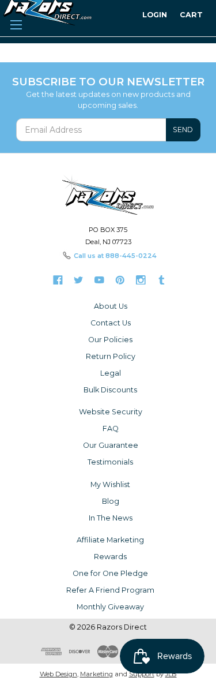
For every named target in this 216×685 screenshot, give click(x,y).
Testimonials (110, 462)
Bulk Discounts (110, 389)
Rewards (110, 556)
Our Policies (110, 339)
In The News (110, 518)
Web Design (58, 674)
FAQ (111, 428)
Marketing (96, 674)
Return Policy (110, 356)
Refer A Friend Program (110, 590)
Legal (110, 373)
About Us (110, 306)
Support (141, 674)
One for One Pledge (110, 573)
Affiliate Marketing (110, 540)
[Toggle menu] (16, 23)
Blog (110, 501)
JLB (171, 674)
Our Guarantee (110, 445)
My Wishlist (110, 484)
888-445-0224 (131, 256)
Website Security (110, 411)
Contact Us (110, 323)
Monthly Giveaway (110, 606)
